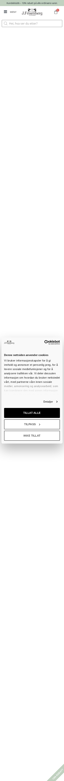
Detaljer (48, 401)
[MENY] (5, 12)
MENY (13, 12)
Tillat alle (32, 412)
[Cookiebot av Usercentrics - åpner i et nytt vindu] (45, 342)
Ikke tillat (32, 435)
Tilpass (30, 424)
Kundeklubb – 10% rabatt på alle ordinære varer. (32, 3)
